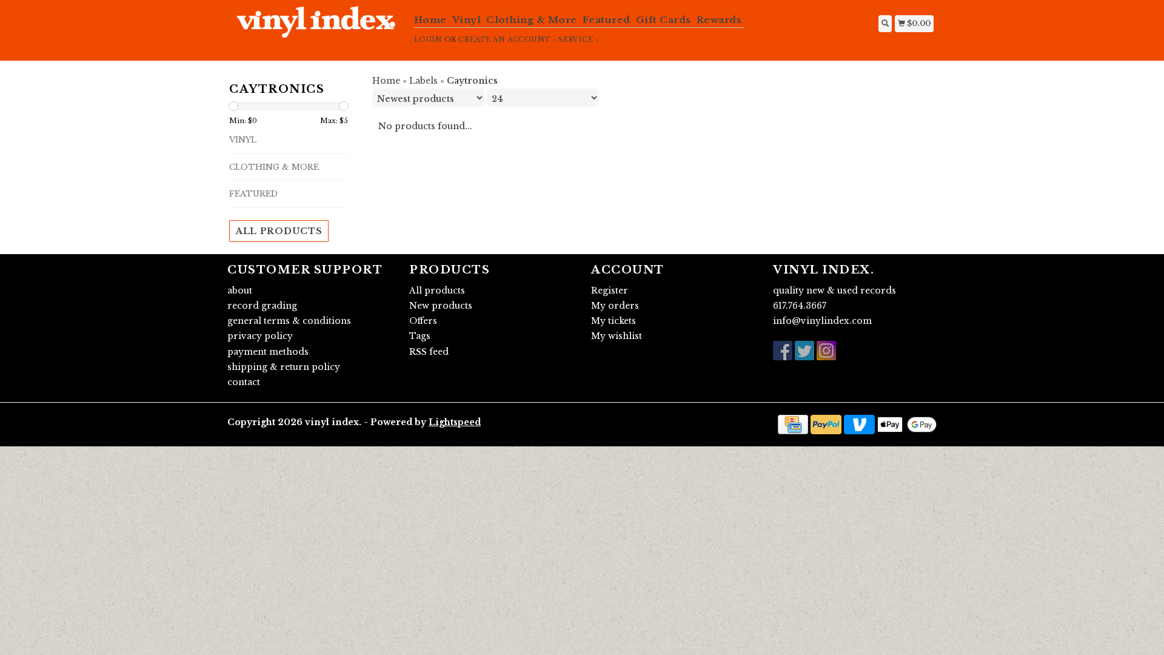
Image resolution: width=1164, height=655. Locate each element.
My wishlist (616, 336)
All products (279, 231)
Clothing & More (531, 19)
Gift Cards (663, 19)
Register (609, 290)
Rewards (719, 19)
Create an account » (507, 39)
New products (440, 305)
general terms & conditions (289, 320)
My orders (615, 305)
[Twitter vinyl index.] (804, 350)
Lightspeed (455, 422)
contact (243, 382)
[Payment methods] (793, 423)
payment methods (268, 351)
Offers (423, 320)
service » (578, 39)
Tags (419, 336)
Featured (606, 19)
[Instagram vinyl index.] (826, 350)
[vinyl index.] (316, 28)
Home (430, 19)
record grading (262, 305)
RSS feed (429, 351)
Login (428, 39)
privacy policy (260, 336)
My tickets (613, 320)
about (239, 290)
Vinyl (466, 19)
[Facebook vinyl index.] (782, 350)
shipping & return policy (283, 366)
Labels (423, 80)
